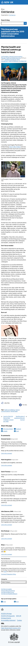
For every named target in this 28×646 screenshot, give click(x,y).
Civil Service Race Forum (7, 592)
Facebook (18, 429)
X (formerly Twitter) (8, 429)
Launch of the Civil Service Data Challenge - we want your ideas (8, 419)
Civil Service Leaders (6, 589)
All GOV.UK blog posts (8, 616)
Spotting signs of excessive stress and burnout (19, 418)
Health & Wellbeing (13, 61)
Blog (2, 9)
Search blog (5, 20)
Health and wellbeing (9, 410)
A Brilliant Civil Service (10, 59)
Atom (17, 601)
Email (17, 431)
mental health (14, 411)
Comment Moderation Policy (8, 574)
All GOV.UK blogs (6, 613)
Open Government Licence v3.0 (10, 628)
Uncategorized (22, 61)
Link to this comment (6, 453)
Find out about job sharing (8, 590)
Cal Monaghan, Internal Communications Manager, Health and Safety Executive (11, 57)
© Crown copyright (14, 642)
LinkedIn (5, 431)
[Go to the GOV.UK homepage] (7, 2)
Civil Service (7, 11)
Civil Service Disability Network (9, 593)
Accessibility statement (8, 620)
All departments (6, 618)
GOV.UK (18, 616)
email (5, 571)
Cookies (19, 620)
